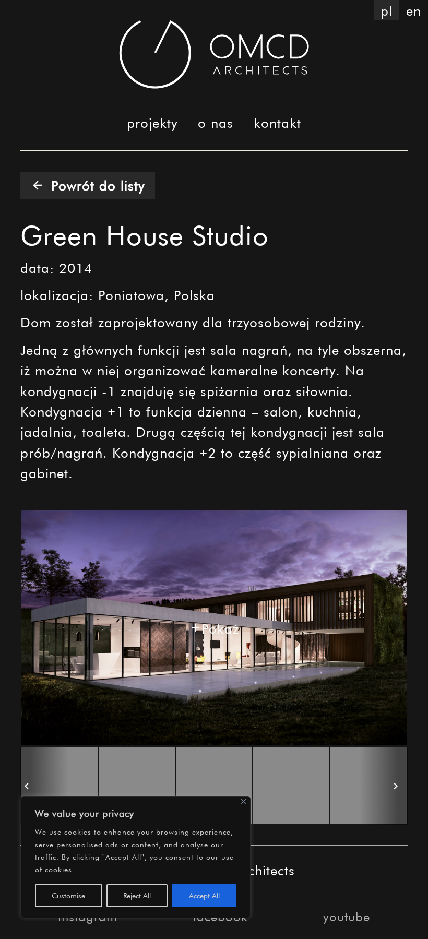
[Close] (243, 801)
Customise (68, 895)
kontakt (277, 122)
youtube (346, 916)
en (413, 10)
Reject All (137, 895)
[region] (136, 857)
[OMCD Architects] (214, 54)
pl (387, 10)
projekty (152, 122)
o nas (215, 122)
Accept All (204, 895)
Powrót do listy (88, 185)
